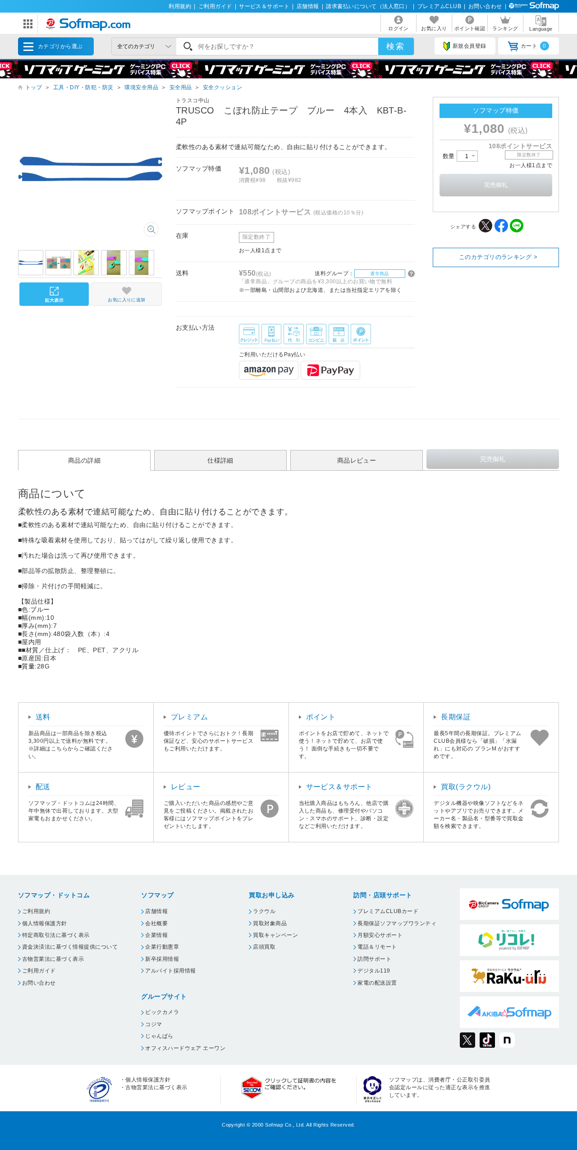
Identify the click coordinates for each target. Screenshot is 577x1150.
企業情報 (156, 935)
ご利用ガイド (215, 6)
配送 (43, 787)
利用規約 (180, 6)
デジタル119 (373, 971)
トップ (33, 87)
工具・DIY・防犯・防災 (83, 87)
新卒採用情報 (162, 959)
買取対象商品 (270, 923)
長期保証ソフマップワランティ (396, 923)
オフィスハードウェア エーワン (185, 1048)
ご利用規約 (36, 911)
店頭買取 (264, 947)
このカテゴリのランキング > (498, 257)
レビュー (186, 787)
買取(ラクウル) (465, 787)
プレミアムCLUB (439, 6)
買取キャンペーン (275, 935)
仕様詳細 (220, 460)
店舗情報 (308, 6)
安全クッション (222, 87)
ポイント (321, 717)
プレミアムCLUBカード (387, 911)
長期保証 (456, 717)
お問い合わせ (485, 6)
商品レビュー (356, 460)
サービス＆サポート (264, 6)
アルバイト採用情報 (170, 971)
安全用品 (180, 87)
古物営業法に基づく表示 (53, 959)
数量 (450, 156)
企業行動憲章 (162, 947)
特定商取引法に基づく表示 (56, 935)
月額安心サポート (380, 935)
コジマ (153, 1024)
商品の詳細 (84, 460)
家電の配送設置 (377, 983)
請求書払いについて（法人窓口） (368, 6)
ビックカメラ (162, 1012)
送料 (43, 717)
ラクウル (264, 911)
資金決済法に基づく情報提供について (70, 947)
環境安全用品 (141, 87)
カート (533, 46)
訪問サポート (374, 959)
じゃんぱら (159, 1036)
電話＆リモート (377, 947)
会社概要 (156, 923)
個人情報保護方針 (44, 923)
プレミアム (189, 717)
